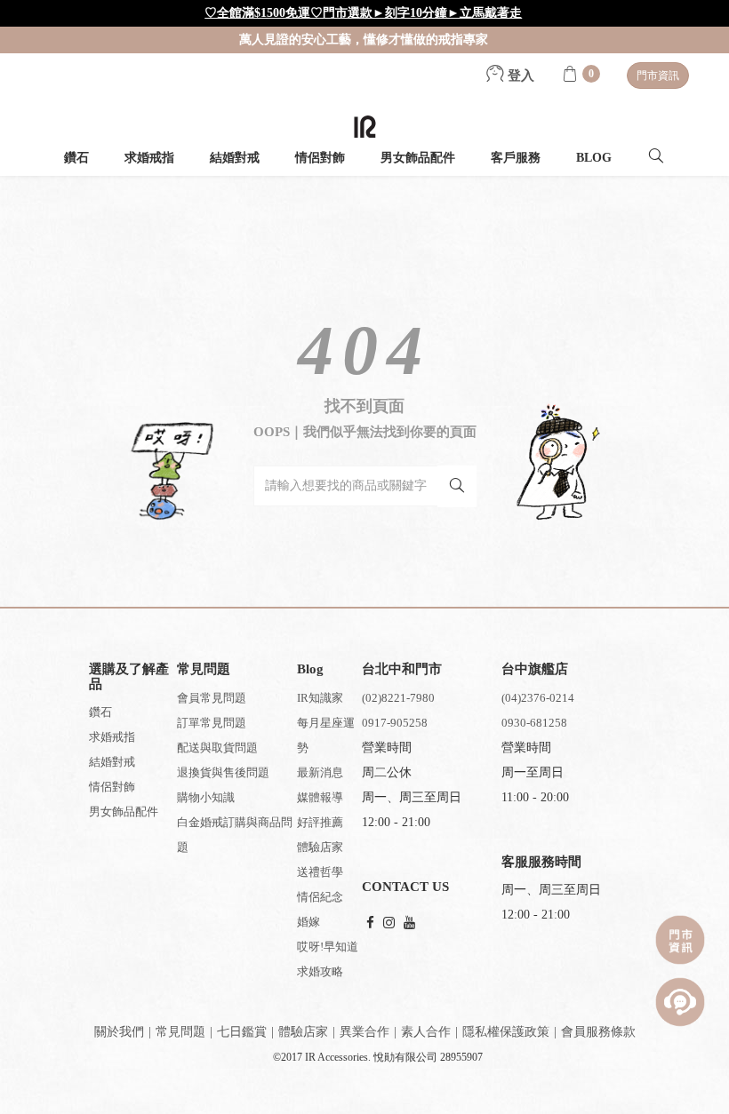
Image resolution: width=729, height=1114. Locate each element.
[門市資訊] (680, 939)
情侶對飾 (320, 157)
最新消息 (320, 772)
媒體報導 (320, 797)
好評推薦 (320, 822)
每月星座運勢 (326, 735)
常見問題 (180, 1031)
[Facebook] (370, 923)
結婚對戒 (235, 157)
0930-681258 (534, 722)
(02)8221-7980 (398, 697)
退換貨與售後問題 (223, 772)
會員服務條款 (598, 1031)
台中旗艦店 (534, 669)
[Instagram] (389, 923)
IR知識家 (320, 697)
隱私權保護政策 (505, 1031)
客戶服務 (516, 157)
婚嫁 (308, 921)
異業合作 (364, 1031)
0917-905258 (395, 722)
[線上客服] (680, 1002)
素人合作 (426, 1031)
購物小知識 (206, 797)
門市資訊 (658, 75)
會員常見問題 (211, 697)
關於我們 (119, 1031)
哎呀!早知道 (327, 946)
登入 (519, 75)
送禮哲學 (320, 872)
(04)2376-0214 (537, 697)
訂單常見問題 (211, 722)
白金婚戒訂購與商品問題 (234, 835)
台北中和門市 (402, 669)
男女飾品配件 (418, 157)
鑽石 (76, 157)
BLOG (594, 157)
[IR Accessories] (365, 126)
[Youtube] (409, 923)
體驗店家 (320, 847)
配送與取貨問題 (217, 747)
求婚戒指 (149, 157)
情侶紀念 (320, 896)
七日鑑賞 (242, 1031)
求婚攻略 (320, 971)
